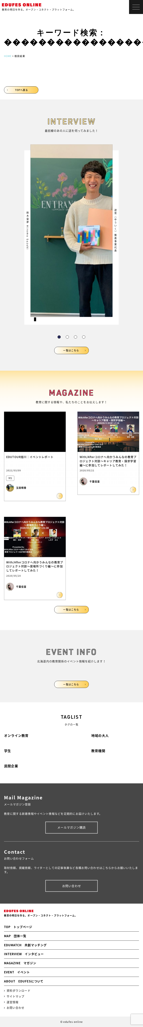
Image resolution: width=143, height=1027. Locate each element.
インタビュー (24, 954)
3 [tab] (75, 337)
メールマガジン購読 (71, 827)
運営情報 (12, 1002)
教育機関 (98, 750)
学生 (7, 750)
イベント (17, 972)
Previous (33, 224)
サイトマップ (16, 996)
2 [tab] (67, 337)
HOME (8, 56)
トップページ (18, 927)
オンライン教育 (16, 735)
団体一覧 (15, 936)
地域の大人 (100, 735)
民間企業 (11, 765)
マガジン (20, 963)
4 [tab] (83, 337)
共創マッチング (25, 945)
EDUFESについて (24, 981)
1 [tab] (59, 337)
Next (109, 224)
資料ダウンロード (19, 991)
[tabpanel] (71, 234)
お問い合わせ (71, 886)
